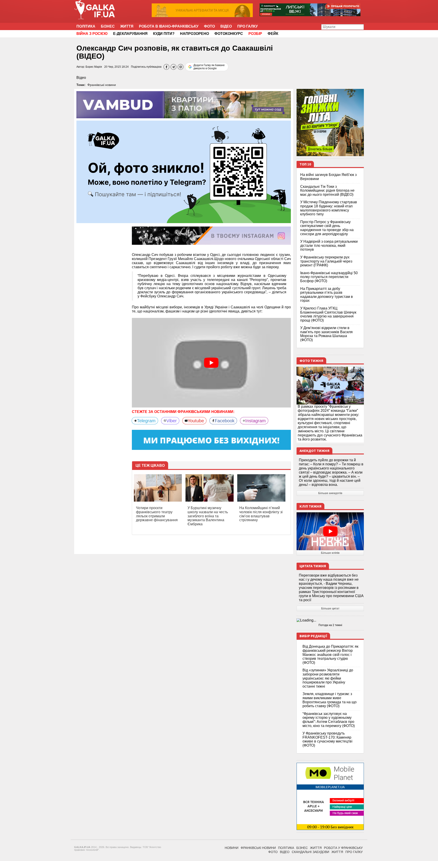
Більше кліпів (330, 552)
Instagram (255, 420)
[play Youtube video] (211, 362)
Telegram (146, 420)
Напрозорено (194, 34)
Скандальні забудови (310, 852)
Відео (226, 26)
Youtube (196, 420)
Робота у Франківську (343, 848)
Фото (209, 26)
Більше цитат (330, 608)
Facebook (225, 420)
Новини (231, 848)
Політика (85, 26)
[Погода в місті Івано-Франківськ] (330, 620)
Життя (126, 26)
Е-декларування (130, 34)
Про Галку (247, 26)
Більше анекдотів (330, 493)
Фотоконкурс (228, 34)
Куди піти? (164, 34)
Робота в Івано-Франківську (168, 26)
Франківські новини (101, 85)
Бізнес (108, 26)
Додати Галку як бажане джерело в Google (209, 67)
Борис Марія (94, 66)
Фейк (273, 34)
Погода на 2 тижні (330, 625)
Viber (171, 420)
